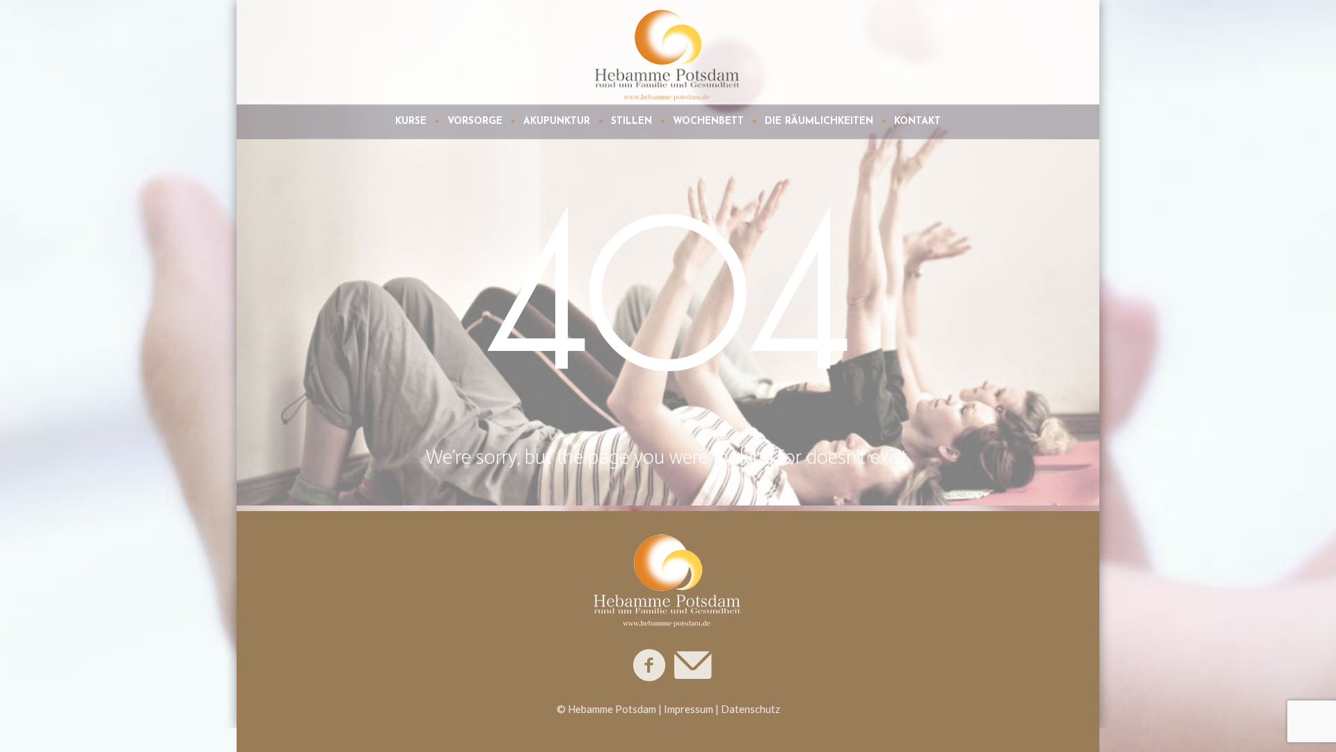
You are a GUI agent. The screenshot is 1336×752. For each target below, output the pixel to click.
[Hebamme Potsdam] (668, 578)
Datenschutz (750, 709)
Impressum (688, 709)
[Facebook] (650, 665)
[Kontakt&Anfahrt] (691, 665)
